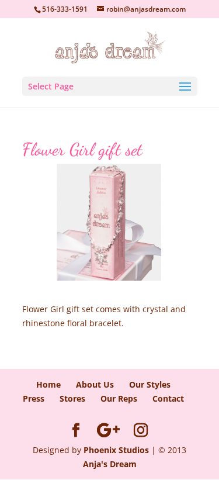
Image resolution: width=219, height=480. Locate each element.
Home (48, 384)
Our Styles (150, 384)
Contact (168, 398)
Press (33, 398)
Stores (72, 398)
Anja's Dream (110, 463)
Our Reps (118, 398)
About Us (95, 384)
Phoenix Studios (116, 449)
